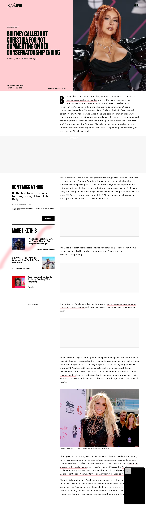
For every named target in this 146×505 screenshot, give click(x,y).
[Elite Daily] (15, 5)
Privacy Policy (16, 209)
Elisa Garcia (16, 85)
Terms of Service (47, 208)
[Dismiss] (142, 469)
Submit (48, 218)
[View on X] (99, 221)
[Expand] (127, 469)
